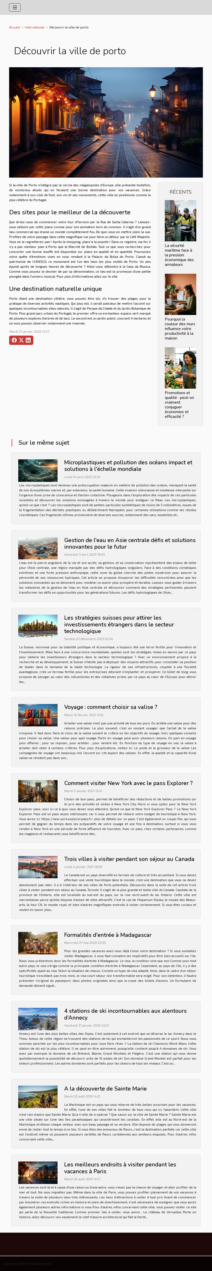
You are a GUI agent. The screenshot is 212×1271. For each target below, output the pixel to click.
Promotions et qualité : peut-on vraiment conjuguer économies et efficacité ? (179, 404)
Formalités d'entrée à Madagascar (108, 935)
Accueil (14, 27)
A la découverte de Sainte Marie (105, 1089)
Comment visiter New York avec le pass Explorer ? (128, 783)
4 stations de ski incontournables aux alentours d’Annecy (125, 1014)
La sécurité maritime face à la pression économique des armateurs (179, 255)
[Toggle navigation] (15, 7)
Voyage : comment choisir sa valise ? (110, 707)
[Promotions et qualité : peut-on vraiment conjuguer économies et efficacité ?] (180, 367)
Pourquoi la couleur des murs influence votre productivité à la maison (180, 329)
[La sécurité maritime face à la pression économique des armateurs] (180, 220)
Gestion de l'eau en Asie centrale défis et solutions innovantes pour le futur (130, 543)
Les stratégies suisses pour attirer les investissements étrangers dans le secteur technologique (119, 624)
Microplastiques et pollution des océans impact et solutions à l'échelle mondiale (128, 466)
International (34, 27)
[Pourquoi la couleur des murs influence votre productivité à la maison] (180, 294)
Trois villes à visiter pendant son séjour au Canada (129, 859)
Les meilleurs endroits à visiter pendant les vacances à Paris (120, 1168)
